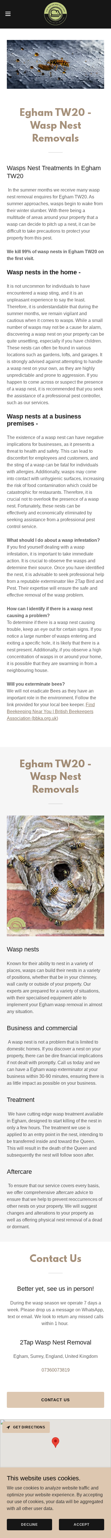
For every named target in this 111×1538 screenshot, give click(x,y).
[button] (10, 13)
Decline (29, 1524)
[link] (55, 13)
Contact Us (55, 1400)
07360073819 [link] (56, 1370)
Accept (81, 1524)
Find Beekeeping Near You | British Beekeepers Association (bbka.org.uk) (51, 711)
